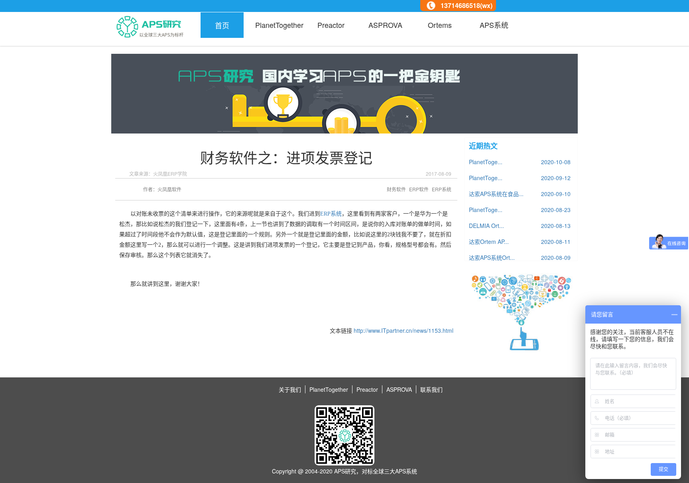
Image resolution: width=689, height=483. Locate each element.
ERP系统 (331, 214)
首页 (222, 25)
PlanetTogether (276, 25)
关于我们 (290, 389)
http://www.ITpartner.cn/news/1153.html (403, 330)
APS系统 (494, 25)
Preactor (330, 25)
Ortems (440, 25)
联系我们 (431, 389)
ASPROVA (385, 25)
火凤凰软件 (169, 189)
